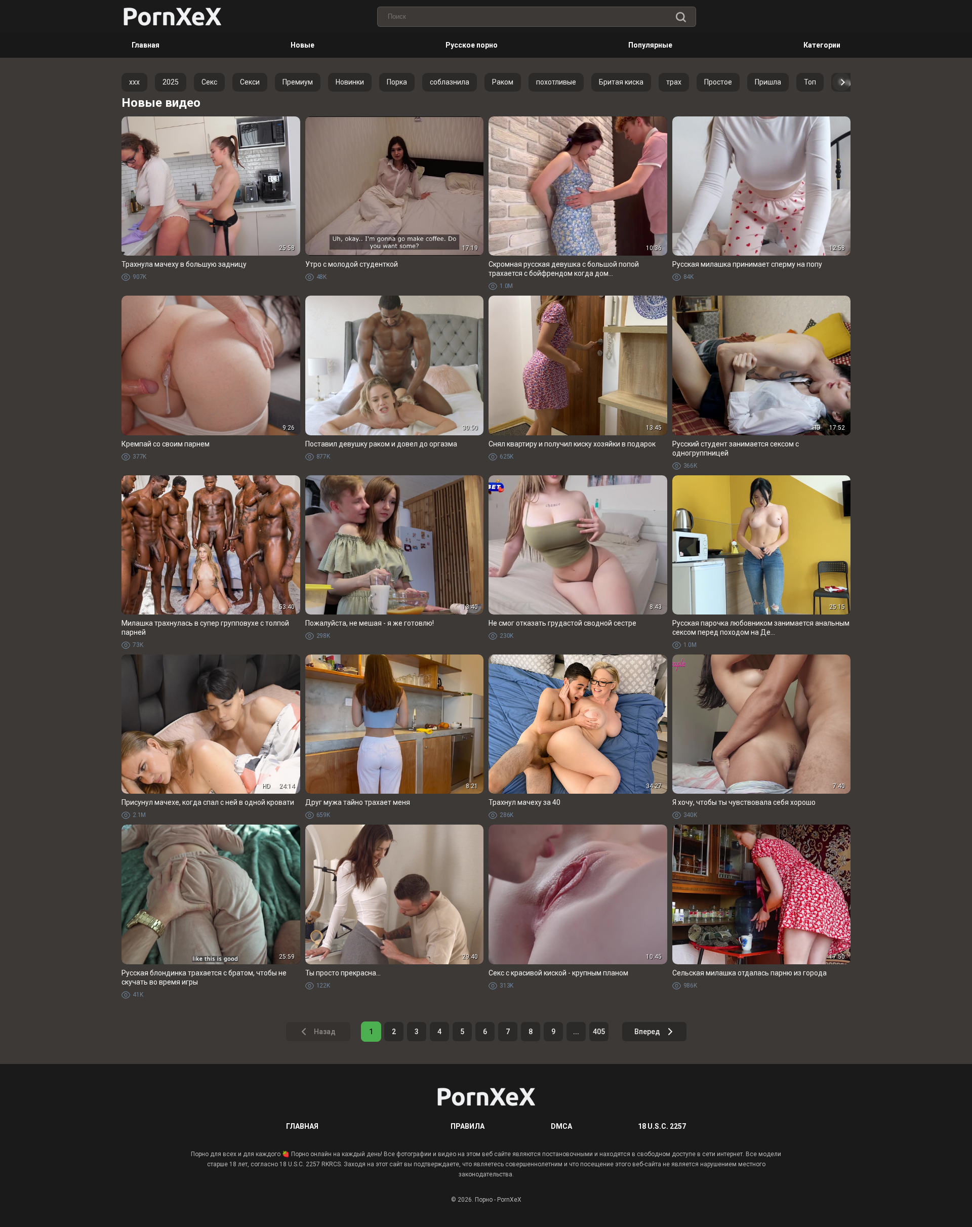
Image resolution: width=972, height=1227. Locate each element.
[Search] (681, 17)
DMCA (561, 1126)
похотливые (556, 82)
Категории (821, 45)
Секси (250, 82)
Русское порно (472, 45)
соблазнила (449, 82)
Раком (502, 82)
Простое (718, 82)
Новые (302, 45)
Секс (209, 82)
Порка (397, 82)
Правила (467, 1126)
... (576, 1032)
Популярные (650, 45)
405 (599, 1032)
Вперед (647, 1032)
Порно (484, 1199)
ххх (134, 82)
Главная (145, 45)
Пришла (768, 82)
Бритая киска (621, 82)
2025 (171, 82)
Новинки (350, 82)
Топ (810, 82)
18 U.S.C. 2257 (662, 1126)
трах (673, 82)
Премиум (297, 82)
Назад (325, 1032)
